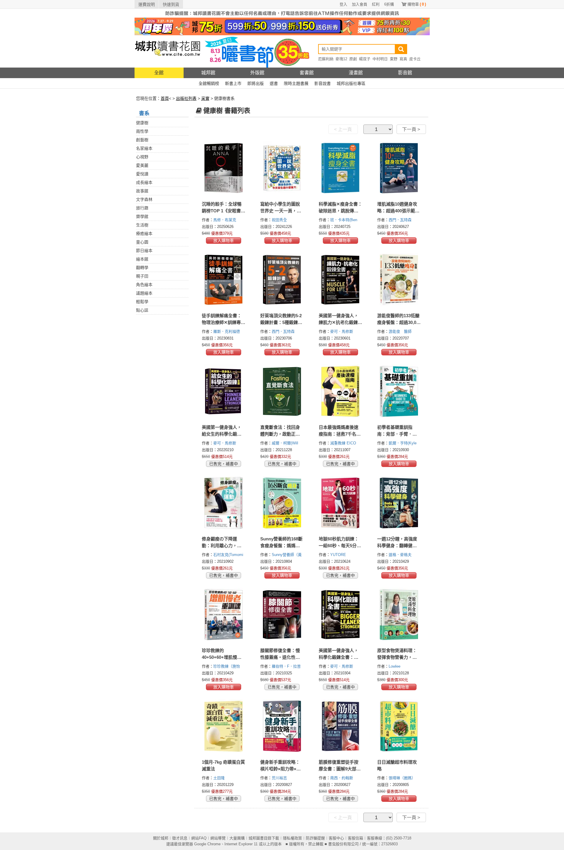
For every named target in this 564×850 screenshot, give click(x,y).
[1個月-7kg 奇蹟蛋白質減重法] (224, 726)
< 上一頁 (343, 129)
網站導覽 (218, 838)
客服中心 (336, 838)
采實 (205, 98)
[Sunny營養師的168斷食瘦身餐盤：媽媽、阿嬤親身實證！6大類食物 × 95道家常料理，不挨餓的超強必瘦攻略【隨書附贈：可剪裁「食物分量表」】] (282, 503)
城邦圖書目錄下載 (264, 838)
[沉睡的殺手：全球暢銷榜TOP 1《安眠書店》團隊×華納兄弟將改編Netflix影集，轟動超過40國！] (224, 168)
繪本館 (142, 259)
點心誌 (142, 310)
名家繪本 (144, 148)
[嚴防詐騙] (282, 13)
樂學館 (142, 216)
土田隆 (219, 778)
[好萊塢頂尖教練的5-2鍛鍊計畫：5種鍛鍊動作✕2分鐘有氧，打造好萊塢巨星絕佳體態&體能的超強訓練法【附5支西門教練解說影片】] (282, 279)
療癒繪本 (144, 233)
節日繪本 (144, 250)
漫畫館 (356, 72)
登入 (343, 4)
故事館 (142, 191)
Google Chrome (207, 844)
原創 (353, 59)
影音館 (405, 72)
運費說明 (146, 4)
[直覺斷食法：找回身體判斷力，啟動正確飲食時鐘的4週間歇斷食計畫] (282, 391)
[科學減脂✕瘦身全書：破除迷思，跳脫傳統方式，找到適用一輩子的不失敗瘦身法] (340, 168)
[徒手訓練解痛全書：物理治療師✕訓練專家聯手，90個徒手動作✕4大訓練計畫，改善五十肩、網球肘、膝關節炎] (224, 279)
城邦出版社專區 (351, 83)
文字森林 (144, 199)
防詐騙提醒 (315, 838)
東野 (393, 59)
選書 (274, 83)
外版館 (257, 72)
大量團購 (237, 838)
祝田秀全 (280, 220)
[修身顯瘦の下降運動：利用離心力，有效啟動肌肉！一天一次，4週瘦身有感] (224, 503)
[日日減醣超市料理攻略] (399, 726)
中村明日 (380, 59)
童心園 (142, 242)
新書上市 (233, 83)
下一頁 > (411, 129)
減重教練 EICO (343, 443)
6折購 (389, 4)
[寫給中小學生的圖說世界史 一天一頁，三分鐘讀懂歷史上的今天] (282, 168)
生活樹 (142, 225)
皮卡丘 (415, 59)
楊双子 (364, 59)
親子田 (142, 276)
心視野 (142, 156)
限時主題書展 (296, 83)
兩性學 (142, 131)
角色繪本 (144, 284)
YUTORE (338, 554)
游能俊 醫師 (401, 331)
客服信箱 (355, 838)
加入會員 (359, 4)
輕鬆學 (142, 301)
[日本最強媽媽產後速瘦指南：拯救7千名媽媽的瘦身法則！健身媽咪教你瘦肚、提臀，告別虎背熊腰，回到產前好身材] (340, 391)
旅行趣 (142, 208)
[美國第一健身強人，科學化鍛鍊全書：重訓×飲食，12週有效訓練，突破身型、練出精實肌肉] (340, 614)
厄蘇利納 (325, 59)
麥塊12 (341, 59)
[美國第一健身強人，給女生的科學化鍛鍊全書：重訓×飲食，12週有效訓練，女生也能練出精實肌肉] (224, 391)
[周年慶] (282, 26)
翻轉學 (142, 267)
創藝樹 (142, 139)
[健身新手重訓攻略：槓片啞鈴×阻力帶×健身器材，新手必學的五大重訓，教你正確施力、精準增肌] (282, 726)
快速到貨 (171, 4)
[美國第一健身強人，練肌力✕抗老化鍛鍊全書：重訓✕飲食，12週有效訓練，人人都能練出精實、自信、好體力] (340, 279)
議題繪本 (144, 293)
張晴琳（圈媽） (403, 778)
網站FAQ (199, 838)
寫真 (403, 59)
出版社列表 (186, 98)
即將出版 (255, 83)
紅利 (376, 4)
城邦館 (208, 72)
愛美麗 (142, 165)
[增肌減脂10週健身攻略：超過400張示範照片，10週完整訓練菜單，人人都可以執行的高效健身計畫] (399, 168)
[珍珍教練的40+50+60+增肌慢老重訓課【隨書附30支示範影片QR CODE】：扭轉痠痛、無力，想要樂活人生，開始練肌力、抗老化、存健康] (224, 614)
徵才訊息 (179, 838)
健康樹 (142, 122)
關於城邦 (160, 838)
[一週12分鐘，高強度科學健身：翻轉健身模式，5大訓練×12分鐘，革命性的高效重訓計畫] (399, 503)
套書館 (307, 72)
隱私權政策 (292, 838)
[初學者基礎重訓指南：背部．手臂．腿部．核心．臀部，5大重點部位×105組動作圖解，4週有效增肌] (399, 391)
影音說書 (322, 83)
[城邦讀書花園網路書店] (168, 51)
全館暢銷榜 (209, 83)
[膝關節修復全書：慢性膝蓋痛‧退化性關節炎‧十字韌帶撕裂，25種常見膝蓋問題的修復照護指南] (282, 614)
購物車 (416, 4)
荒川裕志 (280, 778)
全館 (159, 72)
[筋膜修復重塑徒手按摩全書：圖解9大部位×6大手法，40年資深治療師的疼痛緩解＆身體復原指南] (340, 726)
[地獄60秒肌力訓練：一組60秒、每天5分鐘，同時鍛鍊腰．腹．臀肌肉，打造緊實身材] (340, 503)
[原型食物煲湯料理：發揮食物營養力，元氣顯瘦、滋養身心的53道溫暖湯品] (399, 614)
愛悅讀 (142, 174)
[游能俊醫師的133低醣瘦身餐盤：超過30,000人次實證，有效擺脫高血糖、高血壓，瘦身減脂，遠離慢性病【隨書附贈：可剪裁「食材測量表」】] (399, 279)
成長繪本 (144, 182)
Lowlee (395, 666)
